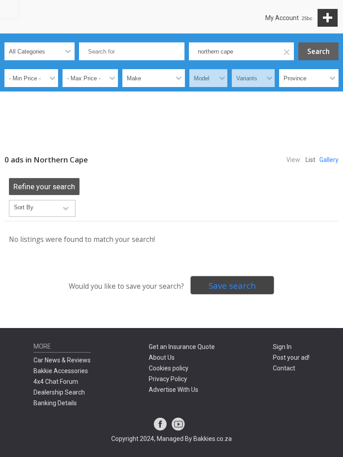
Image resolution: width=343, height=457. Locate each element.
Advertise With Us (173, 389)
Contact (284, 368)
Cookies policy (168, 368)
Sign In (282, 346)
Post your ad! (291, 357)
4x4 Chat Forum (55, 381)
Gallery (329, 159)
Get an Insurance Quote (182, 346)
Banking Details (55, 403)
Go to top (9, 9)
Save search (232, 285)
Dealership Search (59, 392)
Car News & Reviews (62, 360)
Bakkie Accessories (60, 370)
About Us (162, 357)
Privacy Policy (168, 378)
